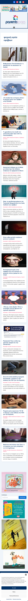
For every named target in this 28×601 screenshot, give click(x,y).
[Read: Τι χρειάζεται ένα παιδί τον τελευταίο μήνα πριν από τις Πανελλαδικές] (14, 122)
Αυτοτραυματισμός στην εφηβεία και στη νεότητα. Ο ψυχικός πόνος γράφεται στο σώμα (12, 272)
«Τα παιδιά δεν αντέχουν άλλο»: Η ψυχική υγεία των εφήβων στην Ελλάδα (13, 99)
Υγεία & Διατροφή (16, 382)
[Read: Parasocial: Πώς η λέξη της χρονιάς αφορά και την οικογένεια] (14, 331)
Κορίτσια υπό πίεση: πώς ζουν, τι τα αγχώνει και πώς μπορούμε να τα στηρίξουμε (14, 446)
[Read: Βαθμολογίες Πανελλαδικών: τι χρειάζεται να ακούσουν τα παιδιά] (14, 54)
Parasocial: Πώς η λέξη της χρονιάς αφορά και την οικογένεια (11, 342)
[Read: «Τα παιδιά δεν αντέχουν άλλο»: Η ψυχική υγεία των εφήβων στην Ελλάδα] (14, 88)
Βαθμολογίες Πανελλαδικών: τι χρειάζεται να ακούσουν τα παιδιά (13, 65)
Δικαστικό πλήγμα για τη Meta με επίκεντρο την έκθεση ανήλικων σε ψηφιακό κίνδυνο (13, 168)
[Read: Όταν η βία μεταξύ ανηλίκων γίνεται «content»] (14, 228)
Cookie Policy (9, 599)
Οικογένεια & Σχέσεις (14, 69)
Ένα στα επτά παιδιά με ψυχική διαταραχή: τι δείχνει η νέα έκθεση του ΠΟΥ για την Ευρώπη (13, 378)
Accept (14, 588)
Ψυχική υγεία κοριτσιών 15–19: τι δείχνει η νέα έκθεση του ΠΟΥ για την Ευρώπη (13, 412)
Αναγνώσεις (13, 450)
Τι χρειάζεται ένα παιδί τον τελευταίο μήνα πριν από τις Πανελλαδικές (12, 133)
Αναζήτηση (4, 495)
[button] (26, 574)
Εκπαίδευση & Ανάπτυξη (15, 172)
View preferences (14, 595)
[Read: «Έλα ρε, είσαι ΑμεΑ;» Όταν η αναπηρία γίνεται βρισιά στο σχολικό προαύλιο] (14, 297)
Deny (14, 592)
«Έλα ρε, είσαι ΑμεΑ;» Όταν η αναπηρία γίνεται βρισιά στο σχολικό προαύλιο (12, 308)
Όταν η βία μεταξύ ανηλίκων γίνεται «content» (12, 238)
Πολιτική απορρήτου (17, 599)
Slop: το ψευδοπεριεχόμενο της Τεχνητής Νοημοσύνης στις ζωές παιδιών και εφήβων (14, 203)
